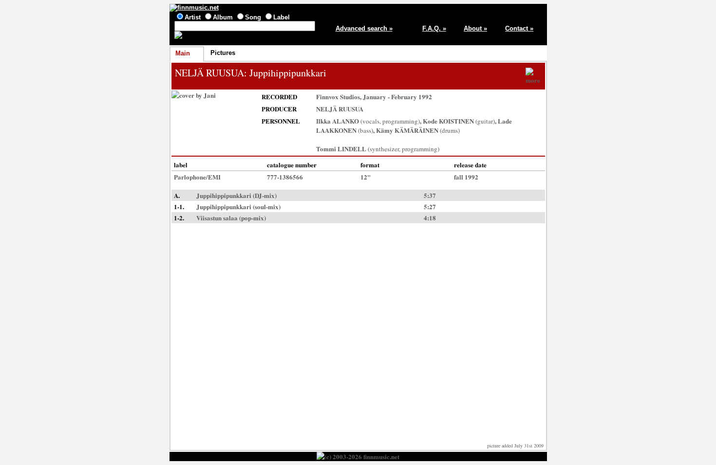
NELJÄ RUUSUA (209, 72)
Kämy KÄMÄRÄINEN (407, 130)
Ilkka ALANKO (337, 120)
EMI (214, 176)
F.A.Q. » (434, 28)
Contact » (519, 28)
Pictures (222, 52)
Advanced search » (364, 28)
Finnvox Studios (338, 96)
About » (475, 28)
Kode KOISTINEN (448, 120)
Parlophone (190, 176)
